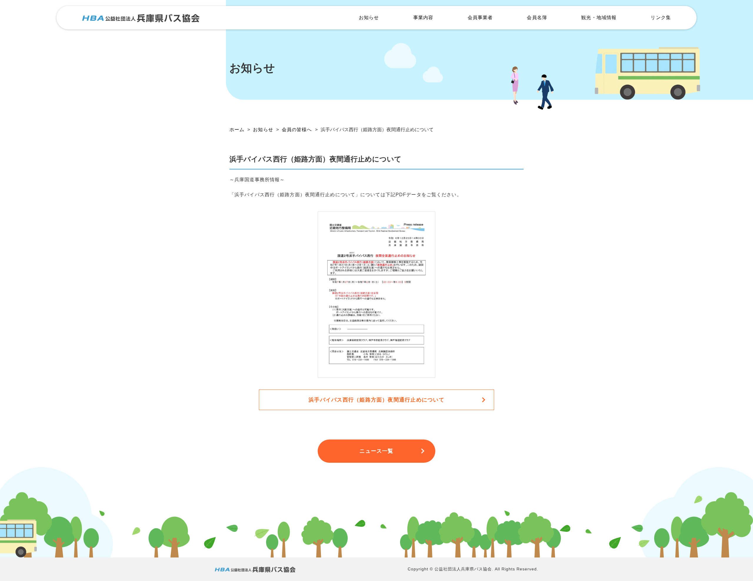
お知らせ (369, 17)
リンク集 (661, 17)
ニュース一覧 (376, 451)
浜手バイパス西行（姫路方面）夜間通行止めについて (376, 400)
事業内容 (423, 17)
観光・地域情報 (599, 17)
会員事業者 (480, 17)
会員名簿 (537, 17)
